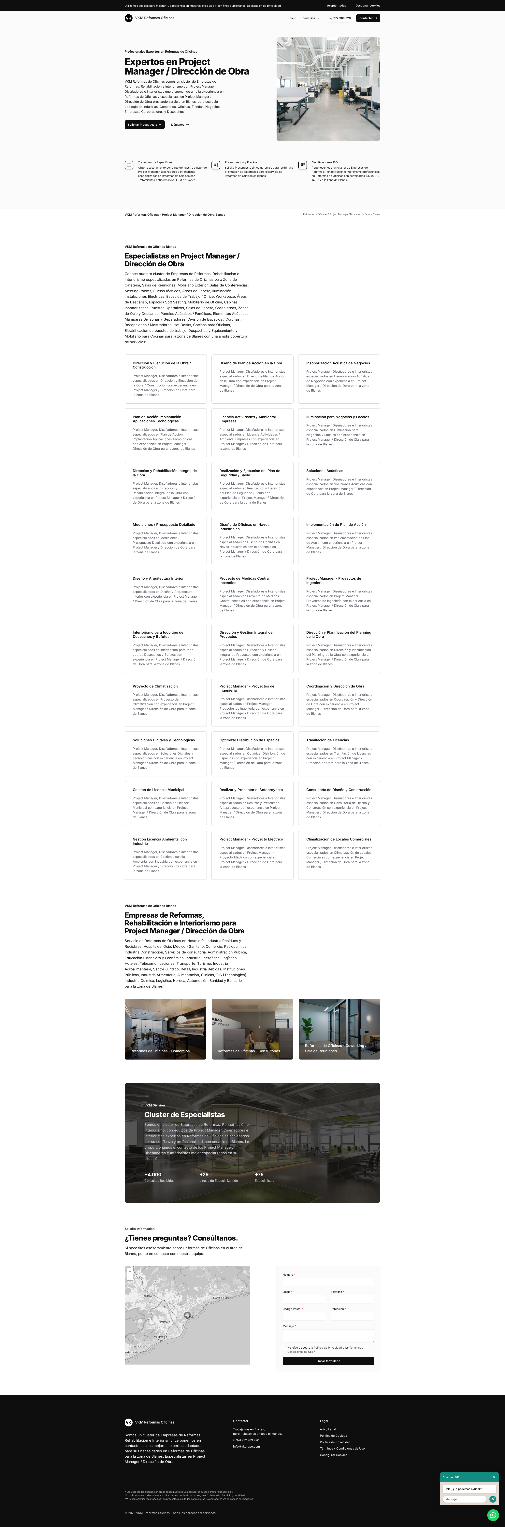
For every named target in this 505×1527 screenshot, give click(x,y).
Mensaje (289, 1326)
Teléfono (337, 1291)
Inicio (292, 18)
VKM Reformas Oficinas (154, 18)
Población (338, 1309)
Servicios (309, 18)
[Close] (494, 1477)
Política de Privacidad (328, 1347)
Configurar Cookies (333, 1455)
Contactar (366, 18)
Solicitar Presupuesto (142, 124)
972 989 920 (342, 18)
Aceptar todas (336, 5)
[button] (187, 1315)
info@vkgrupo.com (246, 1446)
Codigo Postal (293, 1309)
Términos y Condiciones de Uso (342, 1448)
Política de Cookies (333, 1435)
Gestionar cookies (368, 5)
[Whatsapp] (493, 1515)
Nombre (289, 1274)
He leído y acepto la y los (325, 1349)
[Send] (492, 1499)
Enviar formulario (328, 1361)
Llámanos (177, 124)
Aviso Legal (328, 1429)
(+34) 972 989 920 (246, 1440)
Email (287, 1291)
